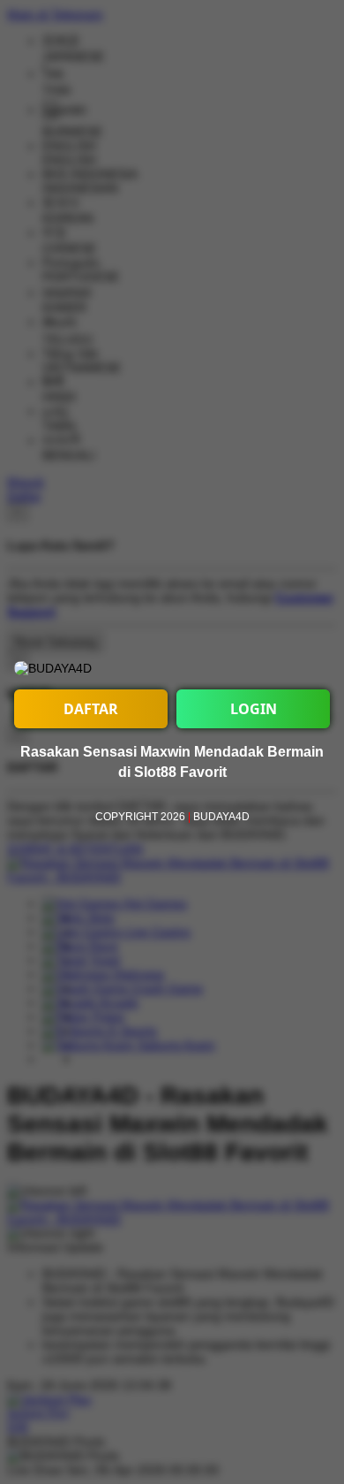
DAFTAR (91, 709)
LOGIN (253, 709)
